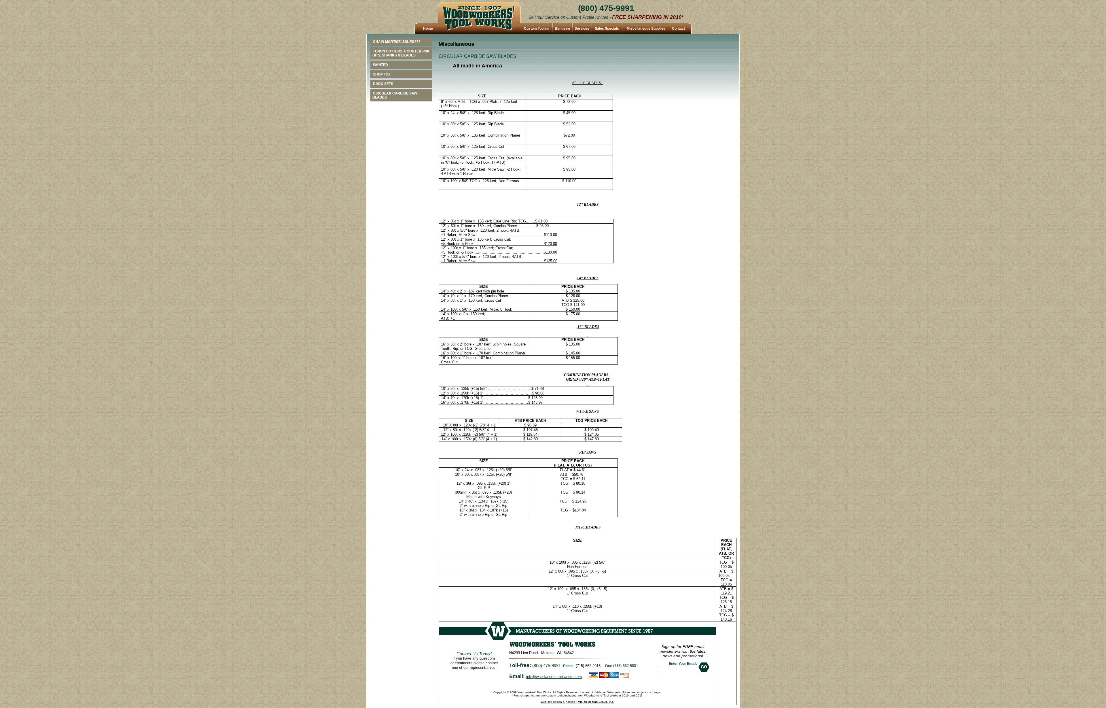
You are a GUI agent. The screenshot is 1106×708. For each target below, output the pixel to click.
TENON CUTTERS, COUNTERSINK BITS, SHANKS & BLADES (401, 53)
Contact (678, 29)
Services (582, 29)
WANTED (380, 65)
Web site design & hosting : (577, 701)
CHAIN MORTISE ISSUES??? (396, 42)
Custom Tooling (536, 29)
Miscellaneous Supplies (646, 29)
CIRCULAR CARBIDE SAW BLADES (394, 95)
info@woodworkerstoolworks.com (554, 677)
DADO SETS (383, 84)
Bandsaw (562, 29)
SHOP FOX (382, 74)
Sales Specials (607, 29)
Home (428, 29)
